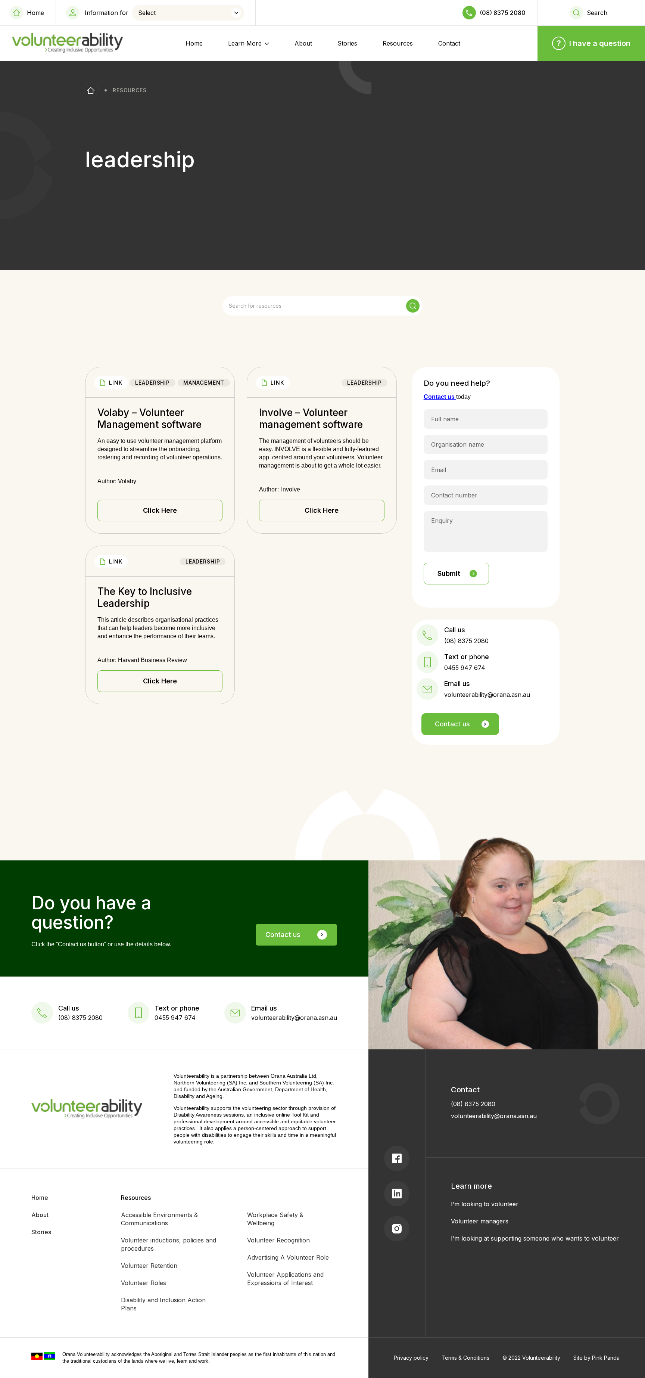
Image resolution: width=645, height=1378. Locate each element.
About (303, 43)
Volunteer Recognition (278, 1240)
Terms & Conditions (465, 1357)
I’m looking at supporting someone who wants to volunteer (535, 1238)
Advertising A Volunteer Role (288, 1257)
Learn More (245, 43)
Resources (398, 43)
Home (35, 12)
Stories (347, 43)
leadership (152, 382)
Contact (449, 43)
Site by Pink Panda (596, 1357)
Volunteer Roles (143, 1283)
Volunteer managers (479, 1221)
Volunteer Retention (149, 1265)
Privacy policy (411, 1357)
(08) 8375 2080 (503, 12)
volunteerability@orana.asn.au (494, 1116)
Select (147, 12)
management (203, 382)
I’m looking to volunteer (484, 1204)
